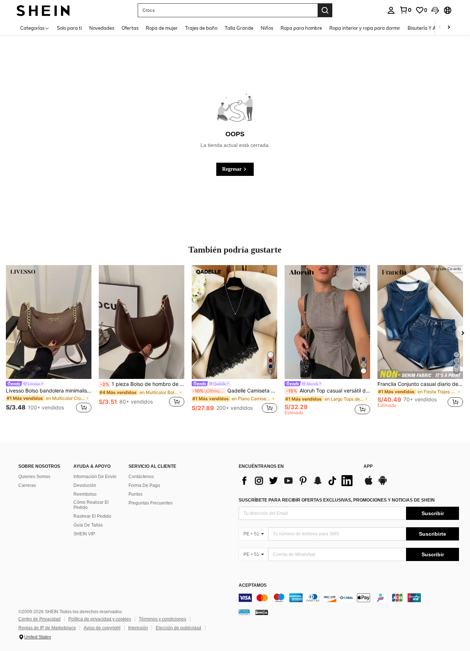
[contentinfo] (349, 597)
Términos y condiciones (162, 619)
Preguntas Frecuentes (151, 503)
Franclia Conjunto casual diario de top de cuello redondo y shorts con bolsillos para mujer (420, 384)
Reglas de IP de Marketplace (47, 627)
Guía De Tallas (88, 525)
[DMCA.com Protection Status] (261, 612)
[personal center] (391, 10)
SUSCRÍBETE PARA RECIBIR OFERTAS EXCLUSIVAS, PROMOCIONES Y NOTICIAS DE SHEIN (337, 500)
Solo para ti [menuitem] (69, 28)
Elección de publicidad (178, 627)
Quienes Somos (34, 476)
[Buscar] (325, 10)
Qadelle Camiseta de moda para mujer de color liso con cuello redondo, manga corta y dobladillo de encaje (234, 391)
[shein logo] (43, 10)
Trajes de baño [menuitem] (201, 28)
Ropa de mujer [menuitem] (162, 28)
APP (368, 466)
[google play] (382, 484)
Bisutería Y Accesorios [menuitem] (432, 28)
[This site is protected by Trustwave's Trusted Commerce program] (244, 612)
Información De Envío (94, 476)
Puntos (135, 494)
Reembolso (85, 494)
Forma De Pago (144, 485)
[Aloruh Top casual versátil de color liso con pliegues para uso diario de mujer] (327, 322)
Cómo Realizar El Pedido (91, 505)
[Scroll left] (439, 28)
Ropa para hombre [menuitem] (301, 28)
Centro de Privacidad (39, 619)
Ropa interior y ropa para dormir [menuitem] (364, 28)
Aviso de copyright (102, 627)
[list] (297, 480)
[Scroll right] (448, 28)
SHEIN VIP (84, 533)
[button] (435, 10)
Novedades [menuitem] (101, 28)
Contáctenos (141, 476)
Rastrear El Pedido (92, 516)
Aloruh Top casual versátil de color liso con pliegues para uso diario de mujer (328, 391)
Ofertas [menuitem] (130, 28)
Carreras (27, 485)
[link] (405, 10)
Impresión (138, 627)
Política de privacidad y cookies (99, 619)
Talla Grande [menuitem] (239, 28)
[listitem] (48, 340)
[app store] (369, 484)
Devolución (84, 485)
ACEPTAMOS (253, 585)
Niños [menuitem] (267, 28)
